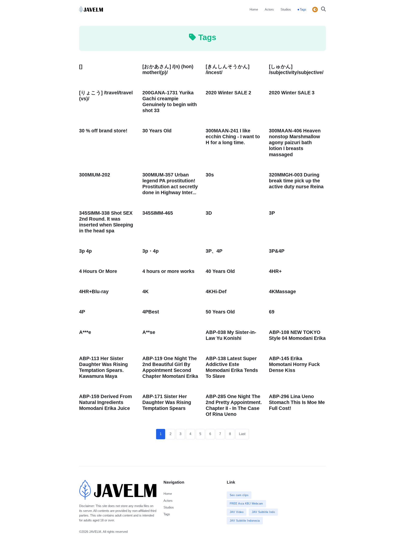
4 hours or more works (168, 271)
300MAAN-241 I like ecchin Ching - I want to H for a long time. (233, 136)
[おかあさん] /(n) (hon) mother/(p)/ (167, 69)
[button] (322, 9)
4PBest (150, 312)
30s (210, 175)
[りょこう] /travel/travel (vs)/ (106, 95)
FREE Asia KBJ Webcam (246, 503)
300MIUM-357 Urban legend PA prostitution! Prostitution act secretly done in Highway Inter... (170, 183)
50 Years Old (220, 312)
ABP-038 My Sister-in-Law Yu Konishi (231, 335)
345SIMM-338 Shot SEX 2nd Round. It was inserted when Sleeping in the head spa (106, 221)
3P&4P (276, 251)
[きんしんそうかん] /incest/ (228, 69)
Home (254, 9)
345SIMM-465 (157, 213)
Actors (269, 9)
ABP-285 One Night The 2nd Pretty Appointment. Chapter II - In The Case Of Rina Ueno (234, 405)
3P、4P (214, 251)
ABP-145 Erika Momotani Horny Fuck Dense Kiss (294, 364)
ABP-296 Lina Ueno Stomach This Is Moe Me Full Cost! (297, 402)
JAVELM (95, 531)
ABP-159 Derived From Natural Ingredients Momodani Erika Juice (105, 402)
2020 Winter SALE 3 (292, 92)
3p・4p (150, 251)
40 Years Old (220, 271)
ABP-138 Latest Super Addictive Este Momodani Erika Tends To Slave (232, 367)
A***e (85, 332)
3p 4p (85, 251)
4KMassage (282, 291)
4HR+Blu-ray (94, 291)
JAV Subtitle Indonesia (245, 520)
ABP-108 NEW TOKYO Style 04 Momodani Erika (297, 335)
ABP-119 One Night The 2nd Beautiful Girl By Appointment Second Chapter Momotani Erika (170, 367)
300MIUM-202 (94, 175)
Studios (286, 9)
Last (242, 434)
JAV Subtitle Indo (263, 512)
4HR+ (275, 271)
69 (271, 312)
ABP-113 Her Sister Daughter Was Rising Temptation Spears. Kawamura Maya (103, 367)
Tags (303, 9)
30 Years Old (156, 130)
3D (209, 213)
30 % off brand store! (103, 130)
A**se (148, 332)
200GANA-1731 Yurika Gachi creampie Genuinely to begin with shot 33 (169, 101)
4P (82, 312)
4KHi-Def (216, 291)
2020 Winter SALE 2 (228, 92)
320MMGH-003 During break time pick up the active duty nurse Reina (296, 180)
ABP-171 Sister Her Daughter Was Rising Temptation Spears (166, 402)
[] (80, 66)
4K (145, 291)
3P (272, 213)
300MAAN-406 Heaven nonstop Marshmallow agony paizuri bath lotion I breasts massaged (295, 142)
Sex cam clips (239, 495)
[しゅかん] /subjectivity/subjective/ (296, 69)
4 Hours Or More (98, 271)
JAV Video (237, 512)
